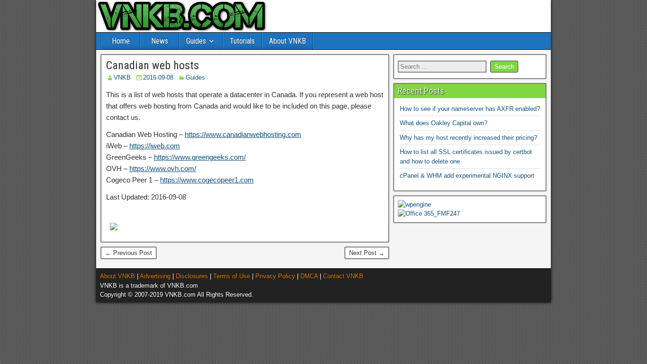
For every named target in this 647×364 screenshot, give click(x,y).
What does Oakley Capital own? (443, 123)
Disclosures (192, 276)
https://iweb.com (154, 146)
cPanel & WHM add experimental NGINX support (467, 175)
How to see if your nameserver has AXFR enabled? (470, 108)
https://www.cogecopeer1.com (207, 180)
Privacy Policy (275, 276)
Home (121, 41)
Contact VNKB (343, 276)
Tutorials (242, 41)
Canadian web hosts (152, 65)
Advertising (155, 276)
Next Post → (367, 252)
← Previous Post (128, 252)
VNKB (122, 77)
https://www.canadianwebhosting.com (243, 134)
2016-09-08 (158, 77)
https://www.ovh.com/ (162, 168)
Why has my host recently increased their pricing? (468, 137)
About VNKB (287, 41)
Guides (196, 41)
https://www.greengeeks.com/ (200, 157)
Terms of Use (231, 276)
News (159, 41)
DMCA (309, 276)
